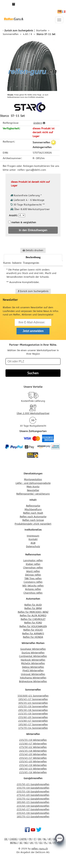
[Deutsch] (59, 11)
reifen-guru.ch (39, 848)
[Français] (63, 11)
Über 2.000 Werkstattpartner (33, 413)
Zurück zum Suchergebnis (18, 30)
